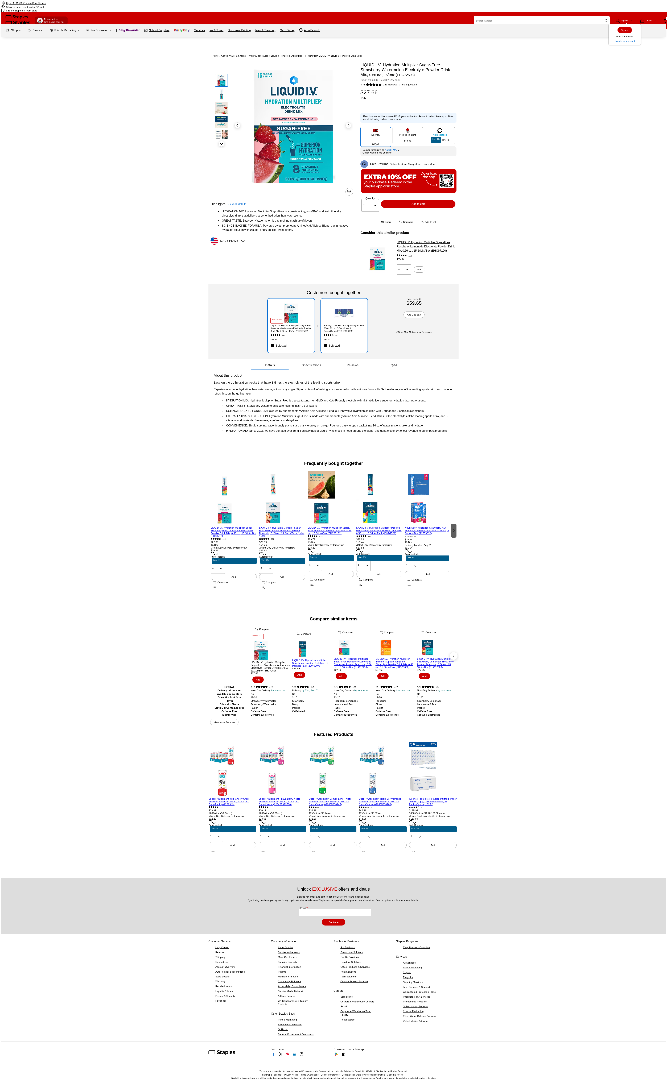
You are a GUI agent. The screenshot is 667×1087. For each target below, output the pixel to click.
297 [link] (272, 539)
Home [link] (216, 56)
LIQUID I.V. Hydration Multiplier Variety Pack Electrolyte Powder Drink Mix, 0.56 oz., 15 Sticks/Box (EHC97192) (329, 530)
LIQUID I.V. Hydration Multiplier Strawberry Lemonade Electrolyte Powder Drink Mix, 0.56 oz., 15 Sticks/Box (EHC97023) (435, 663)
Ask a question (409, 84)
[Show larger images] (349, 192)
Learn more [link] (395, 119)
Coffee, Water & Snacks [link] (233, 56)
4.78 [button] (362, 84)
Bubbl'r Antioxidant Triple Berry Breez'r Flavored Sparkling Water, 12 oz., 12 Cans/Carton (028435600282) (380, 801)
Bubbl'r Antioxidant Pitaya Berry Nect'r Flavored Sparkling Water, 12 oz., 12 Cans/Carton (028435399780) (279, 801)
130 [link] (396, 687)
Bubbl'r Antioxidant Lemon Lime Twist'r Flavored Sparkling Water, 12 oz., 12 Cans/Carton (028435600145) (330, 801)
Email (303, 908)
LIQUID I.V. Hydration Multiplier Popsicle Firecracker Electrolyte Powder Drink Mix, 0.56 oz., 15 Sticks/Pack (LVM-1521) (379, 530)
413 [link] (321, 536)
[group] (234, 530)
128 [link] (312, 687)
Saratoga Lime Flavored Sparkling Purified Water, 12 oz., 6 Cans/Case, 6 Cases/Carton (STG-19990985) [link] (344, 328)
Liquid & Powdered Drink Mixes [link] (286, 56)
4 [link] (371, 807)
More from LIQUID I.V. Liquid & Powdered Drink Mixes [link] (335, 56)
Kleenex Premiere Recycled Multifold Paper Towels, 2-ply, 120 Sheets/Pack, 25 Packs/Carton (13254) (433, 801)
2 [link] (270, 807)
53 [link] (221, 807)
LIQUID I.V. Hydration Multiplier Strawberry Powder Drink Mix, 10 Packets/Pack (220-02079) (310, 663)
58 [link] (336, 335)
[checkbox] (291, 345)
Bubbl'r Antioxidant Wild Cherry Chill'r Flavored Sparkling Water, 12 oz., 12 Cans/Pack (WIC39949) (229, 801)
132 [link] (437, 687)
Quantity (370, 198)
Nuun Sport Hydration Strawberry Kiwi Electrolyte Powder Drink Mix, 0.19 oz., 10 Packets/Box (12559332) (428, 530)
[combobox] (542, 21)
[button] (606, 20)
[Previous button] (237, 125)
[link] (112, 3)
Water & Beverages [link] (258, 56)
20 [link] (422, 807)
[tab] (270, 365)
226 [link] (369, 536)
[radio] (375, 135)
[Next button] (221, 144)
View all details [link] (237, 204)
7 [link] (321, 807)
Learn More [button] (429, 164)
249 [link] (283, 335)
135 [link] (410, 255)
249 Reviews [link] (390, 84)
